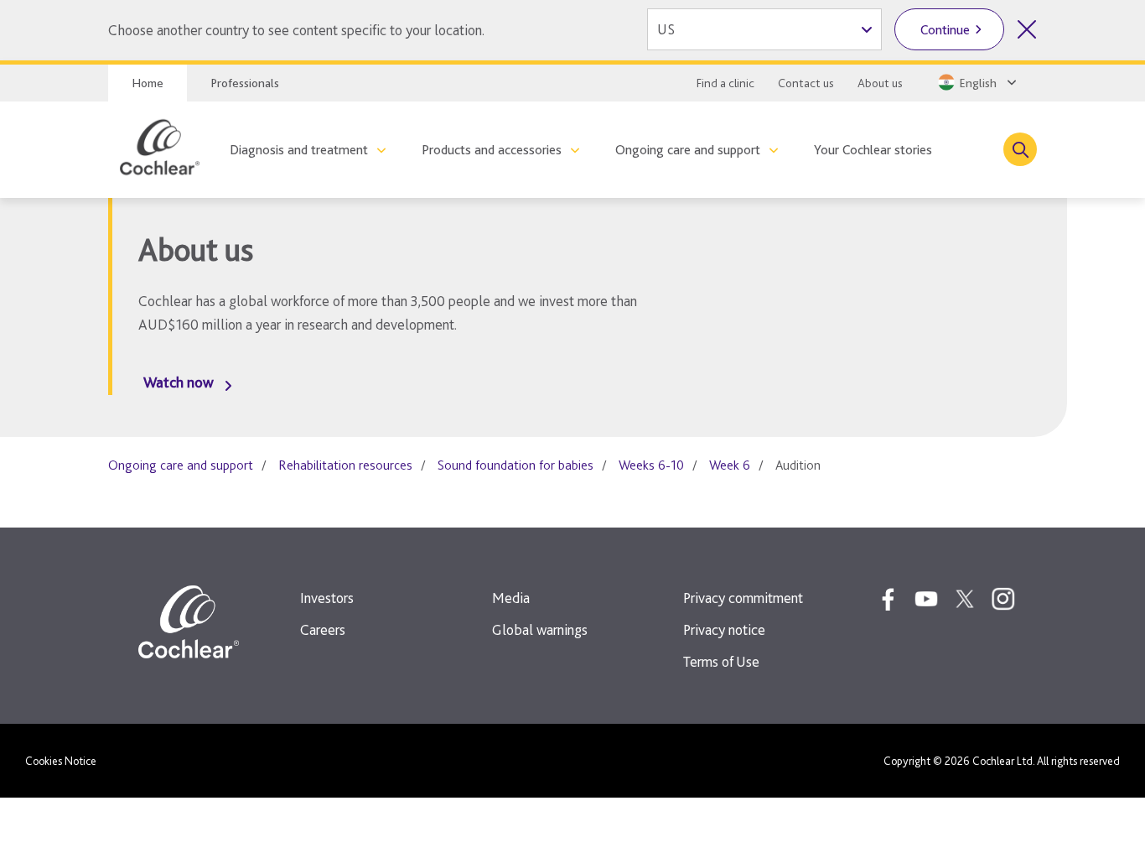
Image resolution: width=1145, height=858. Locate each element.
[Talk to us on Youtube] (926, 598)
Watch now (178, 382)
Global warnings (540, 629)
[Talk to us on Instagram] (1003, 598)
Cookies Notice (60, 760)
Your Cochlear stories (873, 150)
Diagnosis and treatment (299, 150)
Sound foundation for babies (515, 465)
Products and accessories (492, 150)
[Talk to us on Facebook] (887, 598)
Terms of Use (721, 661)
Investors (327, 597)
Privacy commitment (743, 597)
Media (511, 597)
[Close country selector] (1027, 29)
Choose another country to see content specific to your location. (296, 30)
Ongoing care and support (687, 150)
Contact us (806, 83)
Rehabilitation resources (345, 465)
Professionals (244, 83)
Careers (322, 629)
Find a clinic (725, 83)
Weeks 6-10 (651, 465)
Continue (945, 30)
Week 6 (729, 465)
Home (147, 83)
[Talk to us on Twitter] (964, 598)
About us (880, 83)
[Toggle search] (1020, 149)
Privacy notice (724, 629)
